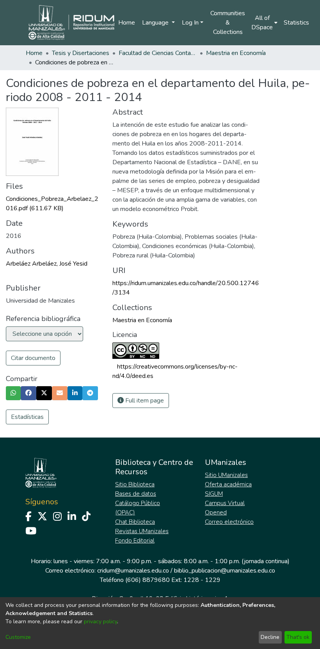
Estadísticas (27, 417)
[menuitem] (264, 22)
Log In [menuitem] (190, 22)
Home (126, 22)
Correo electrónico (229, 522)
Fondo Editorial (135, 540)
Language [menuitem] (156, 22)
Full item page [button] (144, 400)
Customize (18, 637)
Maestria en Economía (236, 53)
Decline (270, 637)
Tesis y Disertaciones (80, 53)
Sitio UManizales (226, 475)
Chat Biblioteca (135, 522)
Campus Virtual (225, 503)
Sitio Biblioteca (135, 484)
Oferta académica (228, 484)
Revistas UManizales (142, 531)
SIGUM (214, 494)
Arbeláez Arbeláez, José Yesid (46, 263)
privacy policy (100, 621)
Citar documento (33, 358)
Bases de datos (135, 494)
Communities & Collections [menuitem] (227, 22)
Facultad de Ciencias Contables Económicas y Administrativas (158, 53)
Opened (216, 512)
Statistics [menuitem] (296, 22)
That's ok (297, 637)
